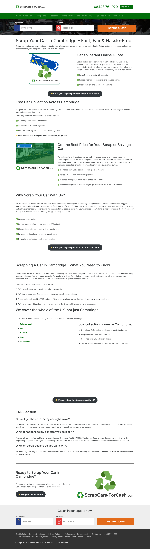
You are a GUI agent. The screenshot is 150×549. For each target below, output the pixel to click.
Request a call (126, 7)
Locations (54, 16)
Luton (22, 337)
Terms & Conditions (37, 534)
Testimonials (106, 16)
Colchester (25, 341)
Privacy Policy (54, 534)
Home (18, 16)
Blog (90, 16)
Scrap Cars (28, 16)
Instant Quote (117, 28)
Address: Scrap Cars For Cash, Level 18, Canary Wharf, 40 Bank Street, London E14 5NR (54, 537)
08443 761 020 (110, 534)
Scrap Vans (41, 16)
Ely (21, 328)
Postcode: (59, 23)
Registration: (18, 23)
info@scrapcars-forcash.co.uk (75, 534)
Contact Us (118, 16)
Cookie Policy (21, 534)
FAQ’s (97, 16)
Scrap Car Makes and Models (74, 16)
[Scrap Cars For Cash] (30, 7)
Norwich (23, 333)
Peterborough (26, 324)
